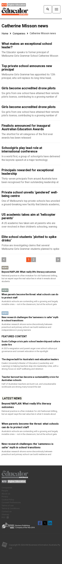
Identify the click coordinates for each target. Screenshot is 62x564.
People (5, 490)
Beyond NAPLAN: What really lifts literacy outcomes (29, 272)
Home (5, 33)
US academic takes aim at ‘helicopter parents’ (28, 216)
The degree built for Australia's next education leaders (30, 359)
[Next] (58, 259)
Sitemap (5, 514)
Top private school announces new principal (27, 67)
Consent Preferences (11, 502)
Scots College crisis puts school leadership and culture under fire (31, 343)
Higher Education (16, 5)
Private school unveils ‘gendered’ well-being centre (30, 194)
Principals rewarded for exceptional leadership (28, 171)
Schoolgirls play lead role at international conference (22, 149)
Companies (19, 33)
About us (6, 493)
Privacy (5, 496)
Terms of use (8, 505)
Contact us (6, 511)
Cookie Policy (8, 499)
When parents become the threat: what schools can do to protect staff (30, 296)
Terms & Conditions (11, 508)
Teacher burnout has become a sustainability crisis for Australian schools (30, 378)
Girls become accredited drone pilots (29, 88)
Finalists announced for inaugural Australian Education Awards (26, 127)
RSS (4, 517)
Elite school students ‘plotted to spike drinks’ (29, 238)
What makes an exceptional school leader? (27, 45)
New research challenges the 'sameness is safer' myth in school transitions (30, 319)
